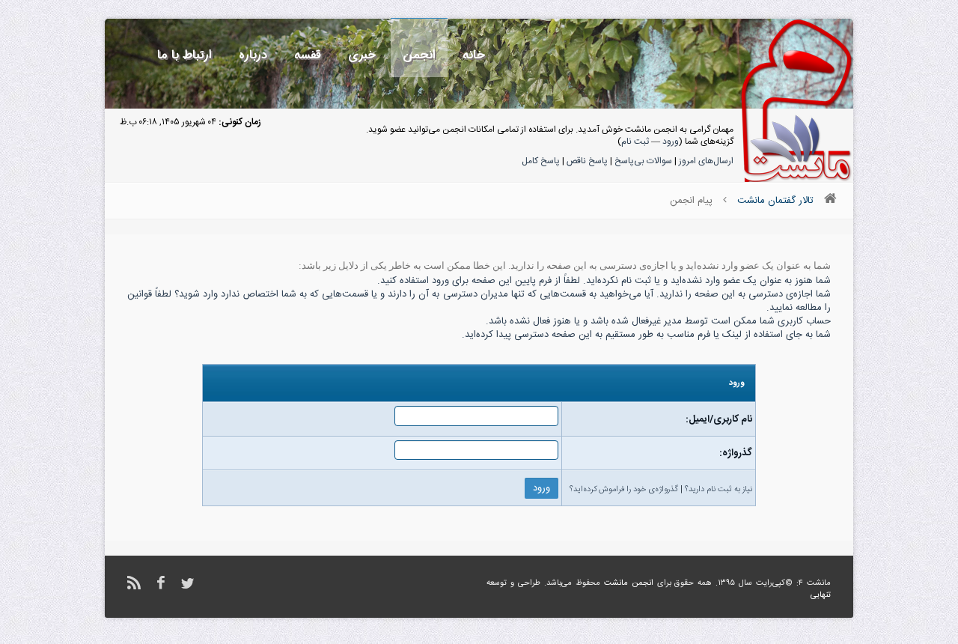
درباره (253, 55)
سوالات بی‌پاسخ (643, 161)
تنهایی (821, 595)
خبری (362, 55)
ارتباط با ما (184, 55)
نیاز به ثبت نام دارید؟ (718, 489)
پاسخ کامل (541, 161)
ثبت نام (635, 141)
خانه (474, 55)
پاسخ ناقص (587, 161)
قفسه (307, 55)
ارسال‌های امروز (706, 161)
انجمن (419, 55)
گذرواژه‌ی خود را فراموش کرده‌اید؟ (624, 489)
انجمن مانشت (628, 583)
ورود (670, 141)
